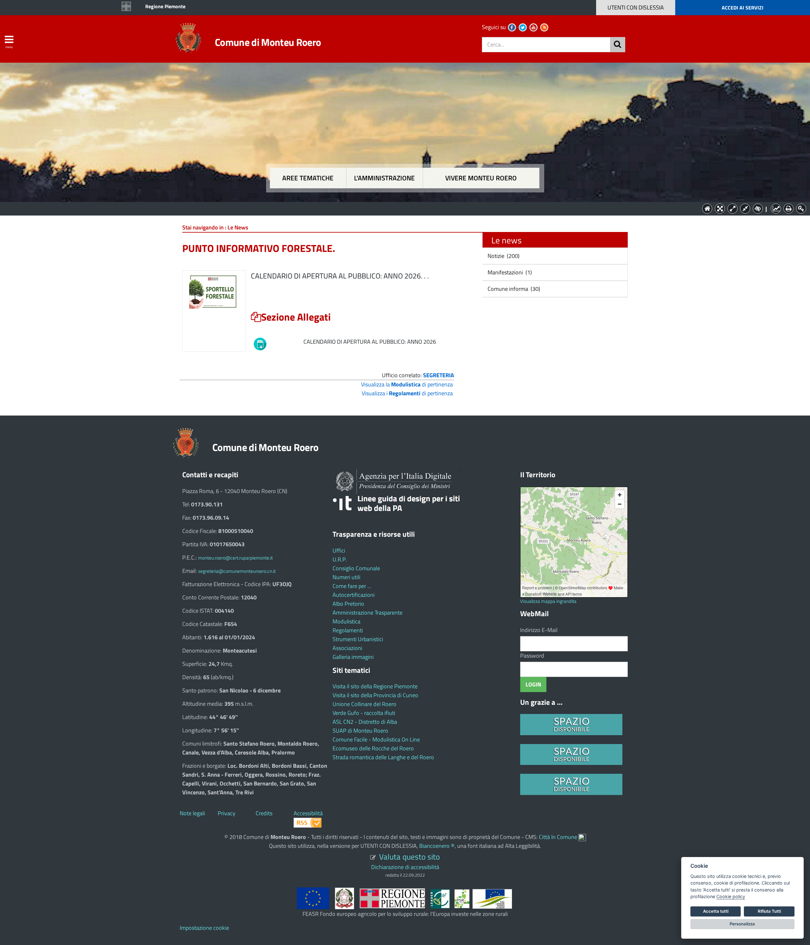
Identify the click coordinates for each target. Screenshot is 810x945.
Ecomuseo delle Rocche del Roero (373, 748)
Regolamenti (348, 630)
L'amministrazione (384, 178)
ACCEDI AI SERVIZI (742, 7)
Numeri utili (346, 577)
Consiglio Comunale (356, 568)
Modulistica (346, 621)
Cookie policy (730, 896)
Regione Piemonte (165, 6)
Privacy (226, 813)
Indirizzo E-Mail (539, 630)
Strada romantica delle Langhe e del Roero (383, 757)
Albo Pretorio (348, 603)
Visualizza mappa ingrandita (548, 601)
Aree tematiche (307, 178)
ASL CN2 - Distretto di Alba (365, 721)
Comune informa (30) (513, 289)
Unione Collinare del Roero (364, 704)
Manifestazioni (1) (509, 272)
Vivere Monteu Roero (481, 178)
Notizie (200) (503, 256)
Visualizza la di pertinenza (407, 384)
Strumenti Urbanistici (358, 639)
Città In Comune (558, 837)
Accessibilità (308, 813)
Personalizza (742, 923)
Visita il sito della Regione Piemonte (375, 686)
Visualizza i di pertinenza (407, 393)
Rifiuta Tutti (769, 911)
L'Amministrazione (400, 208)
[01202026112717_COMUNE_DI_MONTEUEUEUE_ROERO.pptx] (260, 343)
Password (532, 655)
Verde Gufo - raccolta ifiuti (364, 713)
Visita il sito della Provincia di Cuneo (375, 695)
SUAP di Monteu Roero (360, 730)
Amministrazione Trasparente (367, 612)
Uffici (339, 550)
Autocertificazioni (354, 595)
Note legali (192, 813)
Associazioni (347, 648)
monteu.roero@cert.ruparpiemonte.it (235, 557)
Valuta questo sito (409, 856)
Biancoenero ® (437, 846)
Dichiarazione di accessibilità (405, 867)
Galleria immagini (353, 657)
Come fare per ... (352, 586)
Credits (264, 813)
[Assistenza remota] (582, 837)
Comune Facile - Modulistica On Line (376, 739)
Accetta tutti (715, 911)
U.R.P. (340, 559)
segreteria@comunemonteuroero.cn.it (237, 571)
